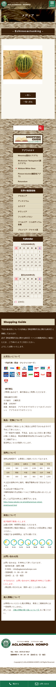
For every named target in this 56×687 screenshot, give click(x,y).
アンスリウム (23, 201)
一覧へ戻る (28, 102)
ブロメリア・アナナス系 (28, 230)
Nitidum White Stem (26, 168)
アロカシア (22, 196)
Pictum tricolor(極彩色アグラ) (29, 175)
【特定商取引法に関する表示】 (39, 329)
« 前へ (28, 95)
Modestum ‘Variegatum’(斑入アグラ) (29, 162)
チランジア (22, 212)
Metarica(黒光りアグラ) (28, 155)
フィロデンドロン (25, 217)
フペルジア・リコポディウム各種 (30, 223)
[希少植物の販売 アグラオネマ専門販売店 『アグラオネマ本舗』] (15, 6)
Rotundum (22, 181)
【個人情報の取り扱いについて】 (26, 610)
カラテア (21, 206)
